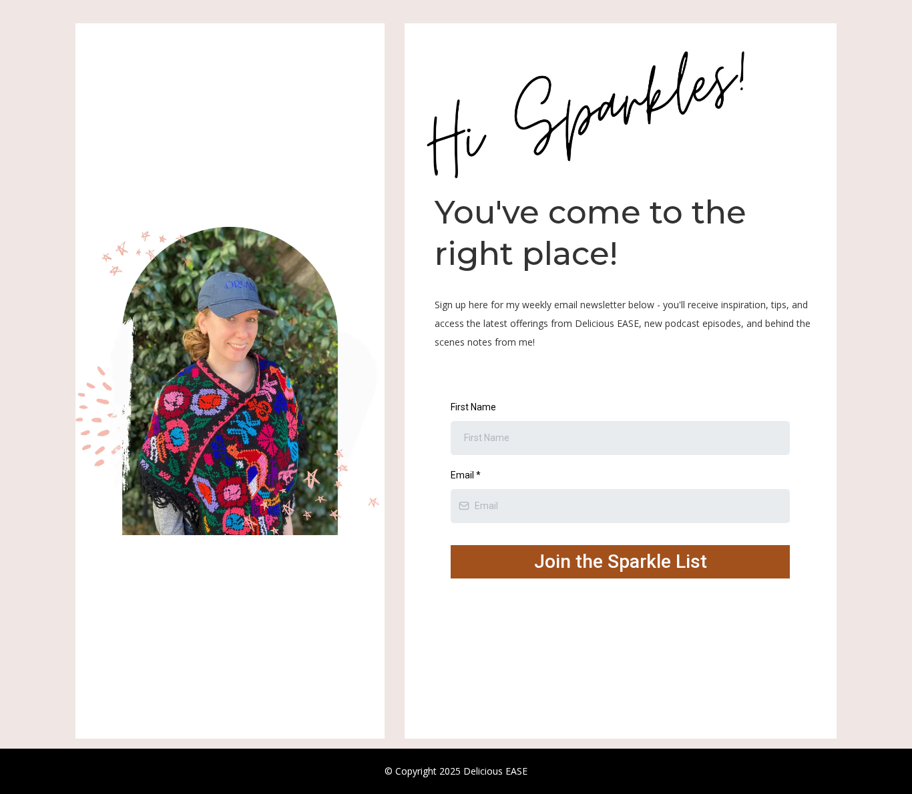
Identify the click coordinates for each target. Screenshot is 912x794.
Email (466, 475)
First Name (473, 407)
